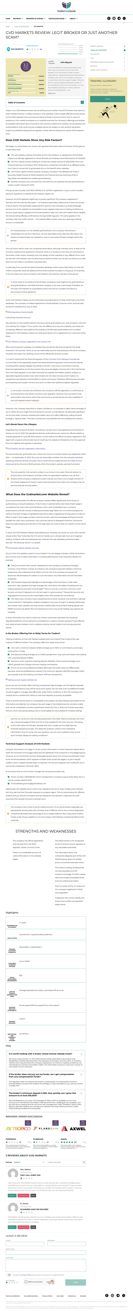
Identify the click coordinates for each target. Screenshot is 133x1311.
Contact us (72, 1296)
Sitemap (83, 1296)
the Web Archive (75, 461)
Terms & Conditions (13, 1296)
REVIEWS (93, 66)
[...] (23, 1148)
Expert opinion (96, 46)
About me (51, 93)
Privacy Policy (26, 1275)
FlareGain (38, 1139)
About (73, 19)
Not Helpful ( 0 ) (23, 1195)
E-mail (8, 1240)
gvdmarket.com (32, 45)
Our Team (60, 1296)
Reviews (17, 19)
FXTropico (11, 1139)
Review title (10, 1249)
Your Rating (10, 1281)
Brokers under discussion (101, 62)
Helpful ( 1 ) (12, 1195)
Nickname (51, 1240)
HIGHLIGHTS (94, 54)
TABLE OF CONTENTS (98, 50)
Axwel (64, 1139)
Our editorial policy (31, 1296)
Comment (9, 1258)
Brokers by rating (34, 19)
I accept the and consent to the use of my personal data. (38, 1275)
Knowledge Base (56, 19)
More (107, 99)
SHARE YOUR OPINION (98, 70)
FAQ (92, 58)
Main (8, 19)
